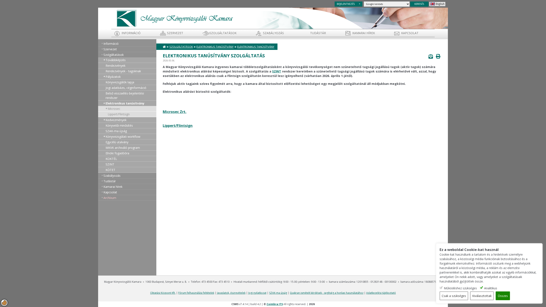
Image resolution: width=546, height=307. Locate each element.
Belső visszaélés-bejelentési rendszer (125, 95)
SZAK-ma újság (116, 131)
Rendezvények (115, 66)
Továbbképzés (116, 60)
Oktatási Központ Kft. (163, 293)
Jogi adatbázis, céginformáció (126, 88)
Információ (131, 33)
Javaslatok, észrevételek (231, 293)
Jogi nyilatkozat (257, 293)
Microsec (114, 109)
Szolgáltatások (223, 33)
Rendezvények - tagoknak (123, 71)
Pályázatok (113, 77)
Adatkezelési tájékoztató (381, 293)
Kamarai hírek (363, 33)
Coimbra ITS (275, 304)
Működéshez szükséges (460, 288)
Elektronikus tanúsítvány (125, 103)
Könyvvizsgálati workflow (123, 137)
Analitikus (490, 288)
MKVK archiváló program (123, 148)
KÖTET (110, 170)
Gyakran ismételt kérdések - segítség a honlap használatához (326, 293)
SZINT (110, 164)
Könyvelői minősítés (119, 125)
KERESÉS (419, 4)
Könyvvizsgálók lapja (120, 82)
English (440, 4)
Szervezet (175, 33)
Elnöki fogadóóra (117, 153)
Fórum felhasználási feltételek (196, 293)
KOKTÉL (111, 159)
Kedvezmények (116, 120)
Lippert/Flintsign (119, 114)
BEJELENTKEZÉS (346, 4)
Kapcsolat (409, 33)
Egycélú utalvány (117, 142)
